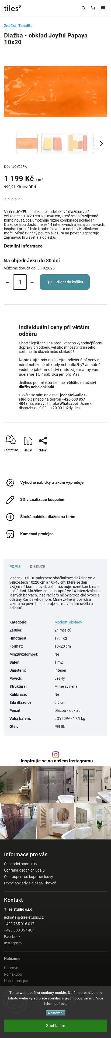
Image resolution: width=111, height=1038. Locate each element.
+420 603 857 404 (19, 930)
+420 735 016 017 (19, 924)
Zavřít (94, 460)
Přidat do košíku (69, 282)
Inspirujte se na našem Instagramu (57, 761)
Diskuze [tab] (37, 566)
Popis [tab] (14, 566)
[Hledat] (83, 8)
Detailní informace (23, 246)
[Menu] (103, 8)
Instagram (13, 943)
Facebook (12, 936)
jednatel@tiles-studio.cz (24, 917)
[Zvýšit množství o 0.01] (32, 282)
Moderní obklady (68, 622)
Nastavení (55, 1013)
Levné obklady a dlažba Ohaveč (30, 883)
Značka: (18, 26)
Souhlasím (55, 1025)
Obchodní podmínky (20, 864)
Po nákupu (13, 974)
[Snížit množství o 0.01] (7, 282)
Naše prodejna (16, 981)
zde (64, 1004)
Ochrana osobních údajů (24, 870)
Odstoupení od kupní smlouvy (28, 876)
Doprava (11, 968)
